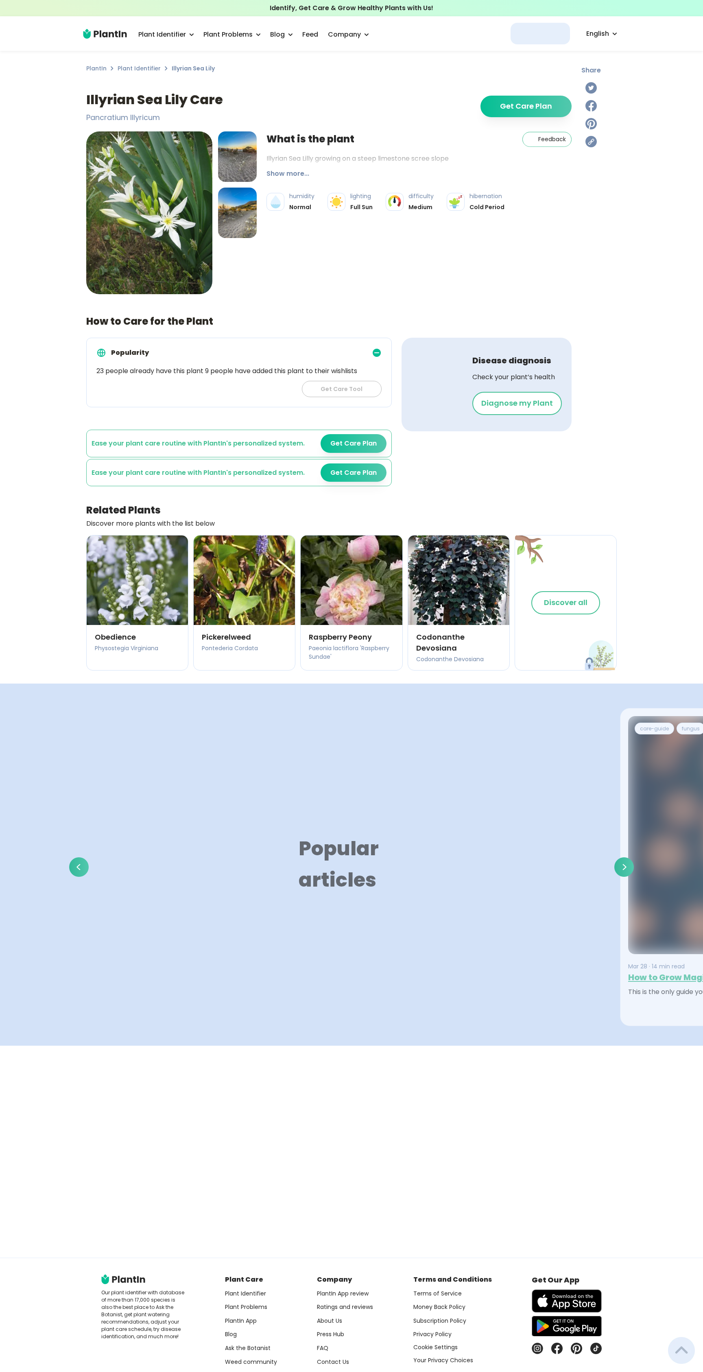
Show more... (287, 173)
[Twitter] (591, 88)
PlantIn (96, 68)
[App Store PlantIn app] (567, 1301)
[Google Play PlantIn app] (567, 1326)
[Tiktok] (596, 1348)
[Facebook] (591, 105)
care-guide (654, 728)
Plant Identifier (139, 68)
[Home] (105, 33)
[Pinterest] (591, 123)
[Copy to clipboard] (591, 141)
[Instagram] (537, 1348)
